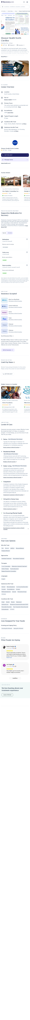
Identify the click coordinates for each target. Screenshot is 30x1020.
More (19, 107)
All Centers (3, 11)
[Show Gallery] (25, 32)
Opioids (4, 233)
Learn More (10, 112)
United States (10, 11)
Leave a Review (7, 694)
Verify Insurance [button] (7, 350)
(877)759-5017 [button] (8, 374)
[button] (27, 2)
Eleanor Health (8, 99)
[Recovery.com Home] (7, 2)
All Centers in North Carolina (15, 301)
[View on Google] (4, 647)
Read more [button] (9, 657)
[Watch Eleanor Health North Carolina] (15, 68)
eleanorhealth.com (5, 163)
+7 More (24, 123)
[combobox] (15, 6)
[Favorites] (24, 2)
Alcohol (10, 233)
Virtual (16, 11)
